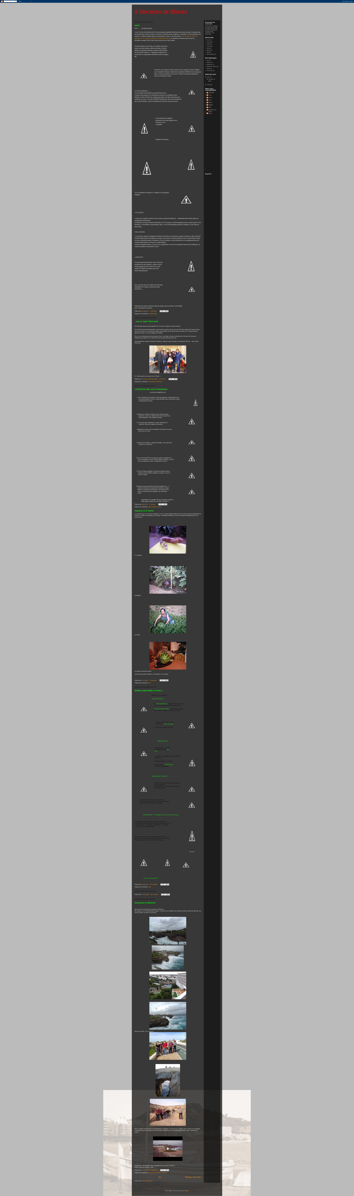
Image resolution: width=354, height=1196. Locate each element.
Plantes (209, 62)
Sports (208, 68)
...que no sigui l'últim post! (146, 321)
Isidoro (154, 1172)
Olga (149, 507)
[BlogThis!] (162, 311)
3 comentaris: (153, 680)
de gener (211, 79)
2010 (208, 84)
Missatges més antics (193, 1177)
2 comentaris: (153, 311)
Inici (159, 1177)
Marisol (158, 1172)
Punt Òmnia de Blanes (212, 110)
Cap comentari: (154, 884)
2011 (208, 77)
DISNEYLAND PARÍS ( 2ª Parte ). (149, 691)
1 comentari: (152, 504)
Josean (208, 46)
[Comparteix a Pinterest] (168, 311)
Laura (208, 48)
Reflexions (159, 381)
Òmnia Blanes (152, 381)
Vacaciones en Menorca (145, 903)
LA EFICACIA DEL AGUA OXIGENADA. (151, 389)
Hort (149, 683)
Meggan (210, 105)
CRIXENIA (211, 92)
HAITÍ (137, 25)
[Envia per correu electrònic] (161, 311)
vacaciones (164, 1172)
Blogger (187, 1190)
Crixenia (209, 42)
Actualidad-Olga (152, 313)
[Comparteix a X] (164, 311)
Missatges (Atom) (147, 1181)
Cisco (149, 1172)
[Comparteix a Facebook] (166, 311)
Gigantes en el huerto (144, 511)
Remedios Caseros (157, 507)
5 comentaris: (162, 379)
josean (210, 113)
